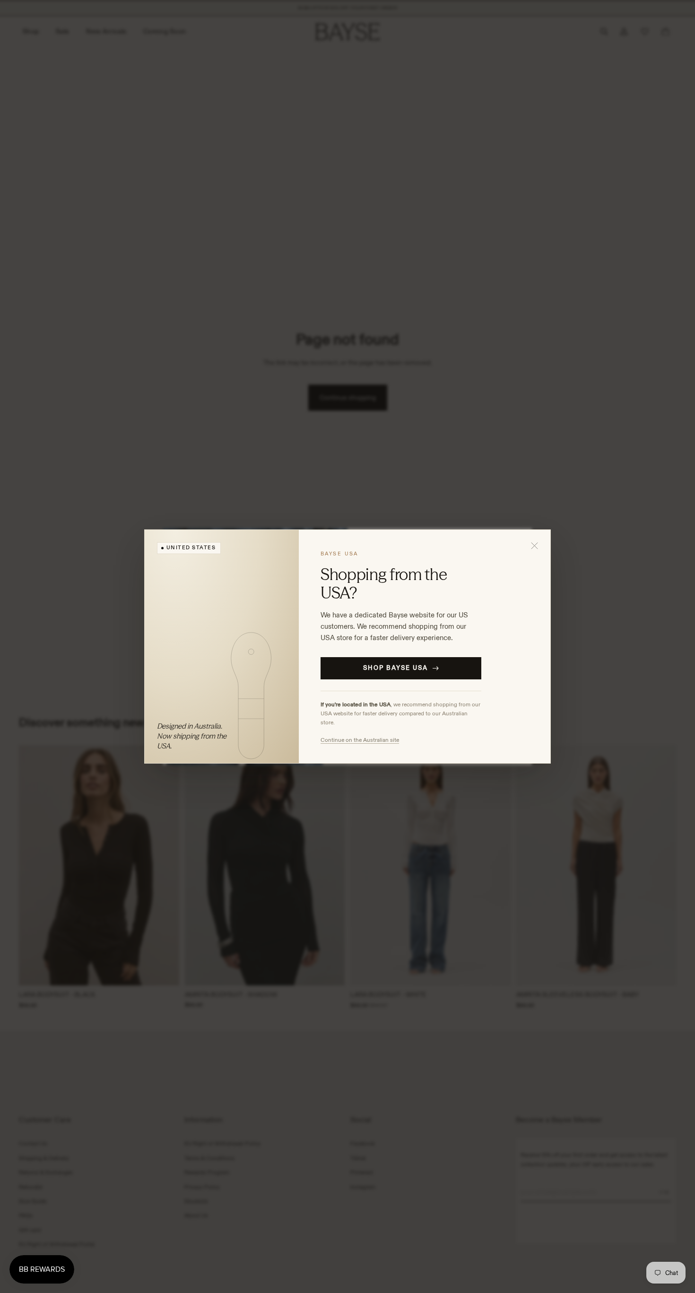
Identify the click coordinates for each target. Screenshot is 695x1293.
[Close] (535, 545)
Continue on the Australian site (360, 739)
